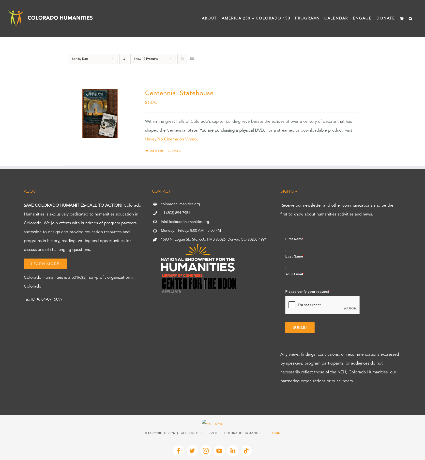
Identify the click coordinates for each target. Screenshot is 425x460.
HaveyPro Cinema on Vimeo (171, 139)
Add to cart (156, 151)
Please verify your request (307, 291)
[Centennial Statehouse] (100, 113)
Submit (299, 327)
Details (176, 151)
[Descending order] (124, 59)
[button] (411, 18)
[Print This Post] (212, 424)
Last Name (294, 256)
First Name (294, 239)
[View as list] (192, 59)
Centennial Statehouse (179, 93)
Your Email (294, 274)
